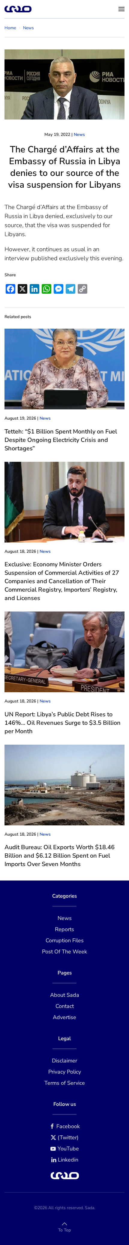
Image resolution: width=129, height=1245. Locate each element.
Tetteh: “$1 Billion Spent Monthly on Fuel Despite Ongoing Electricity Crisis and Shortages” (60, 439)
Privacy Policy (64, 1071)
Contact (65, 1006)
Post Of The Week (64, 951)
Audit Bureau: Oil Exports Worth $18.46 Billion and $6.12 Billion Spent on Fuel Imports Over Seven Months (59, 855)
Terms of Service (64, 1083)
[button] (121, 9)
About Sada (64, 995)
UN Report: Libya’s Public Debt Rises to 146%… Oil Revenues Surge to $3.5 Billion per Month (62, 722)
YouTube (68, 1148)
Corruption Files (65, 940)
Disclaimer (64, 1060)
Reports (64, 929)
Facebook (68, 1126)
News (79, 134)
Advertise (64, 1017)
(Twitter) (68, 1137)
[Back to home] (18, 9)
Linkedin (68, 1159)
